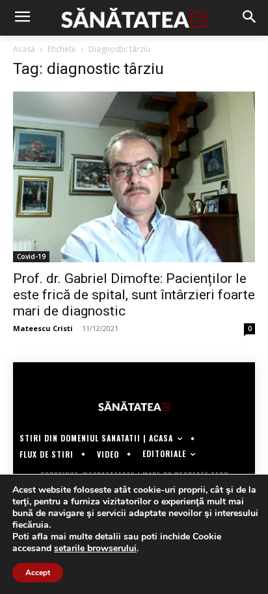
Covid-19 (31, 256)
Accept (37, 572)
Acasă (24, 49)
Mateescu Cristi (43, 328)
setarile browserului (95, 548)
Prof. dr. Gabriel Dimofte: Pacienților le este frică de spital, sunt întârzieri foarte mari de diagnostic (134, 295)
